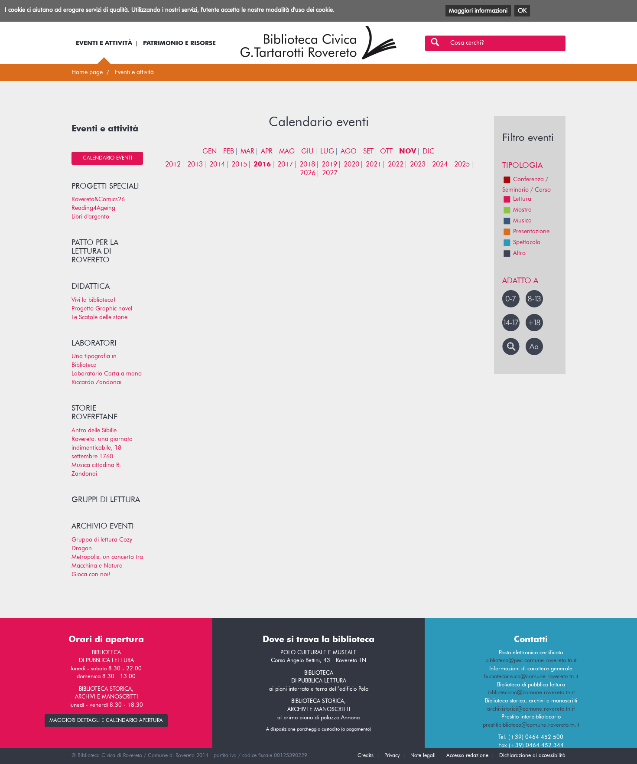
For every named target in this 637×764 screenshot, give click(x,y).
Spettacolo (526, 242)
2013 (195, 164)
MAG (287, 151)
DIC (428, 151)
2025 (462, 164)
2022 (395, 164)
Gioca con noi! (91, 574)
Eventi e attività (104, 43)
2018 (307, 164)
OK (522, 11)
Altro (519, 253)
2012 (173, 164)
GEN (209, 151)
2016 (262, 164)
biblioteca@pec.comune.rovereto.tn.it (530, 660)
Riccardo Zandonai (96, 382)
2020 (351, 164)
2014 (217, 164)
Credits (366, 755)
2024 (440, 164)
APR (267, 151)
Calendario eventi (107, 158)
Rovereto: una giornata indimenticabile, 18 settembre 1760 (102, 448)
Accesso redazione (467, 755)
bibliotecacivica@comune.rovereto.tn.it (531, 676)
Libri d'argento (90, 217)
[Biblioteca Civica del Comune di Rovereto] (318, 42)
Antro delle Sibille (94, 431)
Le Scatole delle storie (99, 317)
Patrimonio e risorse (179, 43)
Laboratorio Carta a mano (107, 374)
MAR (247, 151)
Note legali (423, 755)
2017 (285, 164)
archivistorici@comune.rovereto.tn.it (531, 709)
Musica (522, 221)
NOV (407, 151)
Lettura (522, 199)
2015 (239, 164)
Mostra (522, 210)
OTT (386, 151)
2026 (307, 173)
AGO (349, 151)
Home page (87, 72)
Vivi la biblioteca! (93, 300)
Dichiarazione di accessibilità (532, 755)
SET (368, 151)
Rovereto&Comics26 (98, 199)
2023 (418, 164)
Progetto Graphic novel (102, 309)
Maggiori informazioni (478, 11)
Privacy (392, 755)
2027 (330, 173)
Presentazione (531, 232)
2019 (329, 164)
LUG (327, 151)
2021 (373, 164)
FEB (228, 151)
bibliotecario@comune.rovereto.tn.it (531, 692)
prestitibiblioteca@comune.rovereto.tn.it (531, 725)
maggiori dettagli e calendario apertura (106, 720)
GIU (307, 151)
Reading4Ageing (93, 208)
